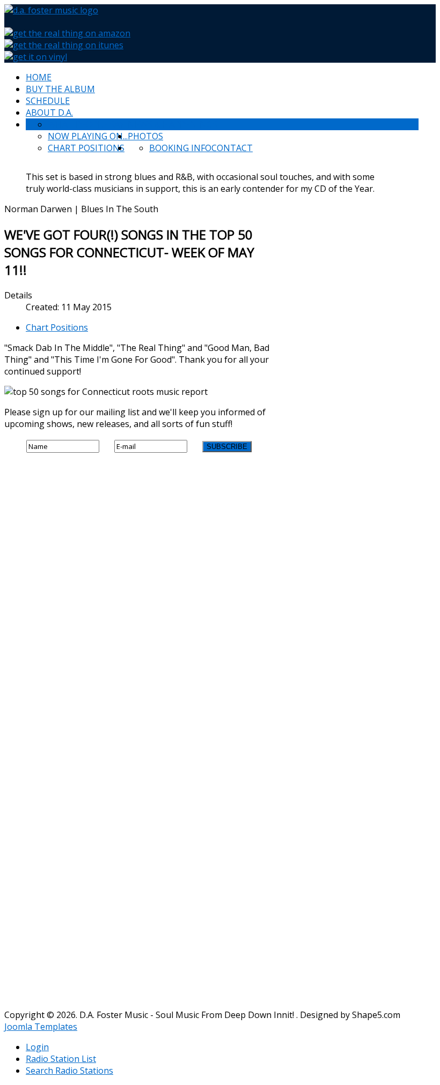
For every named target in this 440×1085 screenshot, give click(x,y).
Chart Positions (86, 148)
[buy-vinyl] (35, 57)
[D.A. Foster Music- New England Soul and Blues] (51, 10)
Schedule (48, 101)
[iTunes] (63, 45)
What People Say (86, 124)
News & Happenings (172, 124)
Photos (145, 136)
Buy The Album (60, 89)
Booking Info (180, 148)
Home (39, 77)
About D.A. (49, 112)
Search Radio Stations (69, 1070)
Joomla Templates (40, 1026)
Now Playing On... (88, 136)
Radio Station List (61, 1059)
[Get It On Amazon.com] (67, 33)
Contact (232, 148)
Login (37, 1047)
